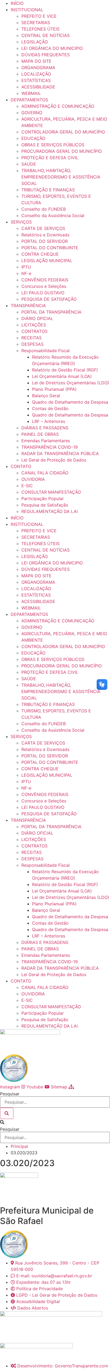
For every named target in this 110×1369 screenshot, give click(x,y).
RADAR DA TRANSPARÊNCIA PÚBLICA (60, 453)
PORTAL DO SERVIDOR (44, 241)
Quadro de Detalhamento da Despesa (70, 402)
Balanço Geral (46, 395)
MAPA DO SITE (36, 61)
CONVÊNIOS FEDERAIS (44, 279)
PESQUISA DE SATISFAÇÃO (49, 299)
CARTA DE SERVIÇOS (43, 228)
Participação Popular (42, 498)
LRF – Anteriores (48, 421)
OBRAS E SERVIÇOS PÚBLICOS (52, 144)
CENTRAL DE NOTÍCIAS (45, 35)
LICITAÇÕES (33, 325)
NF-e (26, 273)
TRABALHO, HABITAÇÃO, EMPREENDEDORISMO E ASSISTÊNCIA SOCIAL (60, 177)
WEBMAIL (31, 93)
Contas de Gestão (50, 408)
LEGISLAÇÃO (34, 41)
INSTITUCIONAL (27, 9)
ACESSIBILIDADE (38, 87)
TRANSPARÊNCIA (28, 305)
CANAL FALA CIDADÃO (44, 472)
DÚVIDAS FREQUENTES (45, 54)
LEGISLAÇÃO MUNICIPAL (46, 260)
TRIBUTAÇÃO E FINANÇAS (48, 189)
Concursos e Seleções (43, 286)
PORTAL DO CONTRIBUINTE (49, 247)
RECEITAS (31, 337)
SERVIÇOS (21, 222)
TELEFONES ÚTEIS (40, 29)
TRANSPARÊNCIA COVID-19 (49, 447)
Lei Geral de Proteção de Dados (53, 460)
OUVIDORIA (33, 479)
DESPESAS (32, 344)
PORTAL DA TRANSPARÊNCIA (51, 312)
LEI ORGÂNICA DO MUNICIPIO (52, 48)
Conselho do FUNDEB (43, 209)
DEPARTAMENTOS (29, 99)
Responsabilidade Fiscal (45, 350)
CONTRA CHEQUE (40, 254)
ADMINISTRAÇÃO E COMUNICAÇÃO (57, 106)
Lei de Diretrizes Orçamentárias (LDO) (70, 382)
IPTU (26, 267)
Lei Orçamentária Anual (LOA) (62, 376)
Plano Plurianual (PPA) (54, 389)
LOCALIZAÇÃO (36, 74)
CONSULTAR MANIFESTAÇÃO (51, 492)
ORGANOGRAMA (38, 67)
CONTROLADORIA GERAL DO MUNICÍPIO (63, 132)
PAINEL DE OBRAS (40, 434)
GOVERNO (31, 112)
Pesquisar (9, 1094)
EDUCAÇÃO (33, 138)
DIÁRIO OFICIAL (37, 318)
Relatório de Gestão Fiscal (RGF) (65, 370)
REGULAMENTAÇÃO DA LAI (49, 511)
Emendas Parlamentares (45, 440)
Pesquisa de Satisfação (44, 505)
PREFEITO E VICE (39, 16)
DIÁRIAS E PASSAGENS (44, 427)
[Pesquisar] (6, 1113)
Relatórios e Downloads (45, 234)
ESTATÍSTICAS (36, 80)
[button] (55, 1122)
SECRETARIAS (35, 22)
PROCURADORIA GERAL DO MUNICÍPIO (61, 151)
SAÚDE (28, 164)
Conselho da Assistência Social (52, 215)
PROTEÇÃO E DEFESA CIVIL (49, 157)
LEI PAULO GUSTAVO (42, 292)
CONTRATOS (34, 331)
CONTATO (21, 466)
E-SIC (27, 485)
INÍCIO (17, 3)
